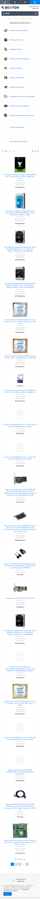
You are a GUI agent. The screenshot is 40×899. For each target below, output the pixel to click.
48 (27, 864)
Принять (7, 894)
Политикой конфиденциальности (16, 890)
